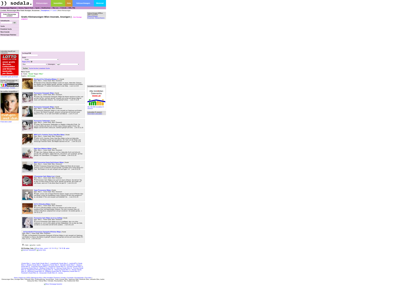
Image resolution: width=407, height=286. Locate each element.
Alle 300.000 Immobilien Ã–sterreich (95, 107)
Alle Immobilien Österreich (52, 277)
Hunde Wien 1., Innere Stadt (30, 263)
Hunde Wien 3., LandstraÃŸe (68, 263)
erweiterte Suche (44, 68)
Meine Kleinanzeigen (64, 10)
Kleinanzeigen (42, 3)
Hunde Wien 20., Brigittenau (60, 271)
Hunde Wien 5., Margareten (40, 265)
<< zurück (53, 10)
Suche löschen (33, 68)
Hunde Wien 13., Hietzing (53, 268)
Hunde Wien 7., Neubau (74, 265)
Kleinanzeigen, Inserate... (8, 88)
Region (24, 61)
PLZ (28, 61)
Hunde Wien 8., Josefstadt (29, 266)
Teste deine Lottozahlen (94, 114)
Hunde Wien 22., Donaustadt (37, 273)
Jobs (69, 3)
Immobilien (58, 3)
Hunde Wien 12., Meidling (37, 268)
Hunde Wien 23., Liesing (55, 273)
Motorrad (100, 3)
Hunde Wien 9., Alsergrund (47, 266)
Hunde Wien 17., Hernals (68, 270)
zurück (46, 248)
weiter (67, 248)
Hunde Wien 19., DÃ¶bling (43, 271)
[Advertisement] (9, 43)
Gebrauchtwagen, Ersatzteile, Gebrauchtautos (96, 17)
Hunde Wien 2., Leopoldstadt (49, 263)
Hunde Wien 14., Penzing (70, 268)
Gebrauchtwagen (83, 3)
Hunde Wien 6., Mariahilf (57, 265)
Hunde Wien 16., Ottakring (52, 270)
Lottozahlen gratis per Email (9, 77)
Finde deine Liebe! (6, 122)
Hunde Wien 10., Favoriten (64, 266)
